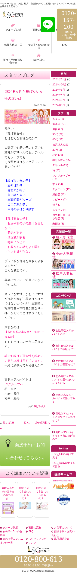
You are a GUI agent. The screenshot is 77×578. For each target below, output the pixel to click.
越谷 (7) (56, 204)
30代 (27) (57, 134)
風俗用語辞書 (62, 538)
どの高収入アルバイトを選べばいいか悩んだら (63, 380)
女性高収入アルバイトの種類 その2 (63, 363)
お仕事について (63, 527)
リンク (32, 542)
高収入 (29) (58, 118)
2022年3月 (58, 105)
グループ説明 (10, 527)
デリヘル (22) (60, 165)
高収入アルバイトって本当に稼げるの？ (63, 436)
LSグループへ (13, 384)
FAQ (30, 531)
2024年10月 (59, 84)
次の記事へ (42, 423)
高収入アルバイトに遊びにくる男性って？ (63, 417)
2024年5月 (58, 89)
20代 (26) (57, 149)
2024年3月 (58, 100)
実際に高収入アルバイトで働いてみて (63, 398)
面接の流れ (34, 527)
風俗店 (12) (58, 194)
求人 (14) (57, 184)
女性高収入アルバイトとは (63, 332)
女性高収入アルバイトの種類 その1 (63, 347)
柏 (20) (56, 170)
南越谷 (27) (58, 124)
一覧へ (25, 423)
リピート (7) (59, 199)
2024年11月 (59, 79)
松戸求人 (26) (60, 144)
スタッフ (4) (59, 209)
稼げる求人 (40, 406)
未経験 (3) (58, 223)
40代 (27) (57, 139)
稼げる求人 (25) (61, 160)
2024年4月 (58, 94)
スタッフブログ (37, 538)
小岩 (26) (57, 154)
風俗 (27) (57, 129)
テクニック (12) (61, 189)
